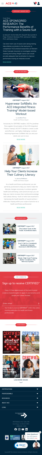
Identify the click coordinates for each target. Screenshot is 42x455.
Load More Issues (21, 380)
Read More (7, 62)
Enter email (6, 300)
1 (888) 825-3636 (21, 426)
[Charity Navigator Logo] (15, 437)
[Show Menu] (2, 3)
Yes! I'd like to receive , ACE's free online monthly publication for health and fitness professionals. (22, 310)
